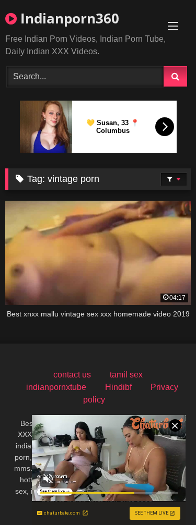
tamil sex (126, 374)
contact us (72, 374)
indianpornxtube (56, 387)
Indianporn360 (68, 18)
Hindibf (118, 387)
